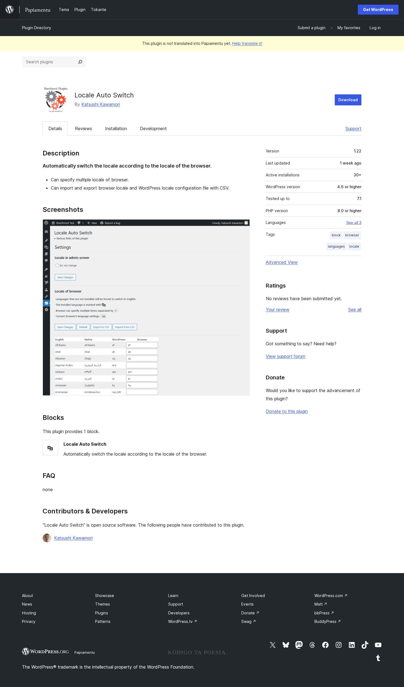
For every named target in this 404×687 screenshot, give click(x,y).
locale (354, 246)
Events (247, 604)
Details (55, 128)
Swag (248, 621)
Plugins (101, 613)
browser (352, 235)
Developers (179, 613)
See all (354, 309)
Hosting (29, 613)
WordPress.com (331, 595)
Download (348, 99)
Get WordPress (378, 9)
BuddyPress (327, 621)
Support (353, 128)
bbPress (324, 613)
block (336, 235)
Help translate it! (247, 43)
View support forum (285, 356)
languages (336, 246)
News (27, 604)
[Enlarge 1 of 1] (242, 226)
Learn (173, 595)
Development (153, 128)
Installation (116, 128)
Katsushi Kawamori (100, 104)
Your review (277, 309)
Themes (102, 604)
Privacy (28, 621)
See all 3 (353, 222)
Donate (250, 613)
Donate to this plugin (287, 411)
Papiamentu (84, 652)
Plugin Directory (36, 27)
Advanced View (282, 262)
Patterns (102, 621)
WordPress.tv (182, 621)
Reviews (83, 128)
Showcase (104, 595)
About (27, 595)
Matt (320, 604)
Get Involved (253, 595)
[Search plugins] (80, 61)
